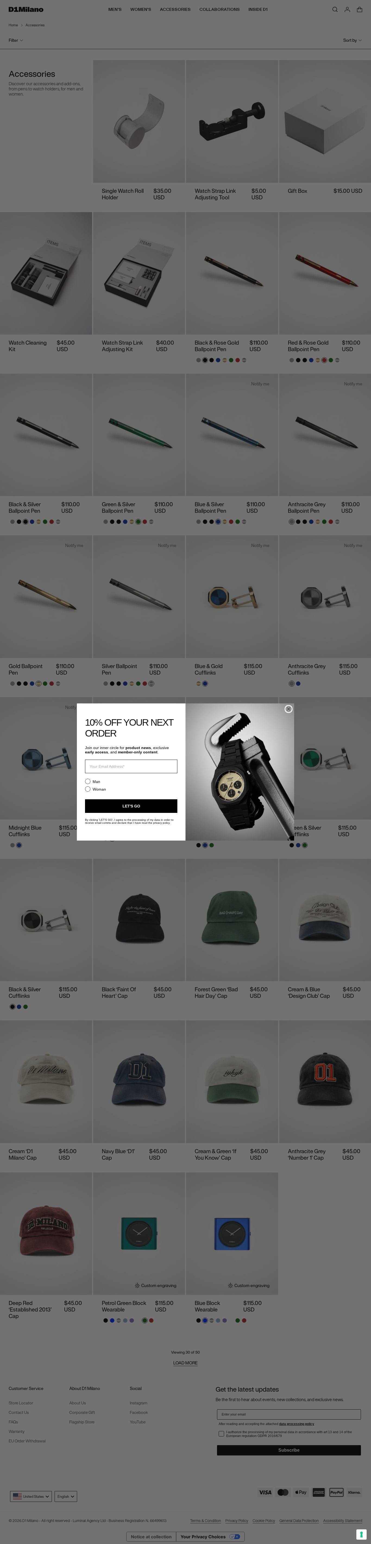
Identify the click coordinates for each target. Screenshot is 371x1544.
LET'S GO (131, 806)
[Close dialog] (288, 709)
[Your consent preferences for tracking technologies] (361, 1534)
